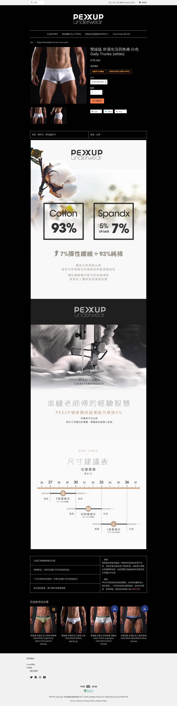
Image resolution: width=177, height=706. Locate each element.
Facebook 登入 (129, 2)
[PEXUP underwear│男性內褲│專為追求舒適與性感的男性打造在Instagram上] (40, 678)
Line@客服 (30, 664)
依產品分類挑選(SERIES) (96, 34)
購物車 (144, 2)
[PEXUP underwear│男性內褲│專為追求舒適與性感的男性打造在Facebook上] (35, 678)
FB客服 (29, 668)
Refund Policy (101, 701)
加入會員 (120, 2)
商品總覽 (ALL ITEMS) (71, 34)
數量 (92, 88)
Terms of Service (76, 701)
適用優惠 (94, 66)
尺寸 (92, 78)
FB (138, 589)
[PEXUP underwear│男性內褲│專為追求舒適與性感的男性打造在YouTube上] (44, 678)
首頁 (31, 42)
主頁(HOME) (52, 34)
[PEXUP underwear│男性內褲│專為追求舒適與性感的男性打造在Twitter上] (31, 678)
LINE (133, 589)
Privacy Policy (89, 701)
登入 (110, 2)
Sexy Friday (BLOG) (121, 34)
